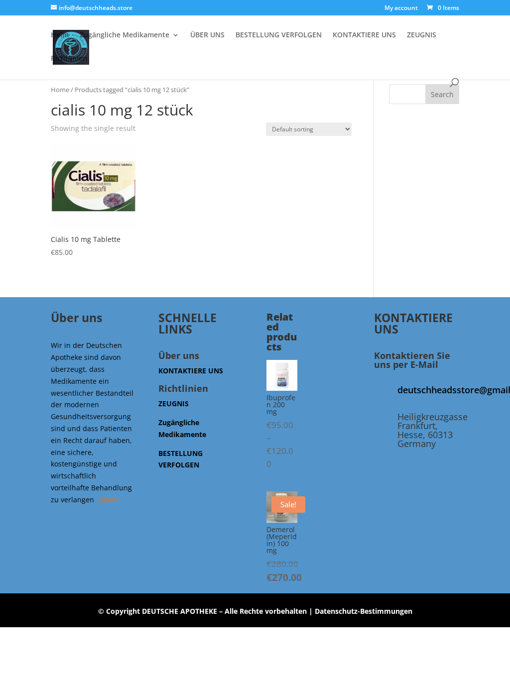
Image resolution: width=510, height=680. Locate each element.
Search (442, 94)
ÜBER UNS (207, 35)
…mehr (108, 499)
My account (401, 8)
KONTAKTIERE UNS (364, 35)
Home (60, 89)
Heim (60, 35)
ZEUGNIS (421, 35)
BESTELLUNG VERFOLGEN (279, 35)
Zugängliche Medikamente (124, 35)
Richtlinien (69, 59)
